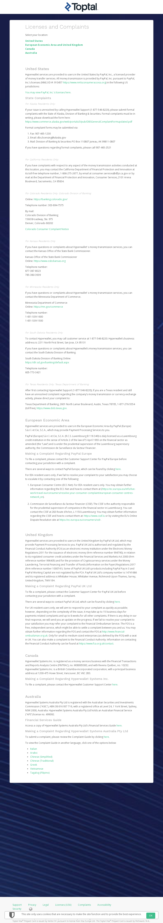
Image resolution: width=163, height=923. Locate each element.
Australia (31, 53)
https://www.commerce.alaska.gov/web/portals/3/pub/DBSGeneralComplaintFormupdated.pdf (78, 121)
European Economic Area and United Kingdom (54, 45)
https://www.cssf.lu (94, 516)
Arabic (34, 752)
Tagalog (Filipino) (39, 772)
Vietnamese (36, 768)
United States (34, 41)
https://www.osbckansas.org (50, 261)
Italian (33, 748)
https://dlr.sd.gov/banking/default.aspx (47, 362)
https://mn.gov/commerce (48, 306)
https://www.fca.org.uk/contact (96, 643)
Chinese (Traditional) (41, 760)
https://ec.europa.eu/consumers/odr (80, 519)
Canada (30, 49)
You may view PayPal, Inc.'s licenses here (48, 92)
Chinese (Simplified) (41, 756)
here (118, 469)
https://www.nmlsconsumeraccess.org (84, 82)
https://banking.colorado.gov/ (50, 199)
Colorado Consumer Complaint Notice (47, 229)
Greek (33, 764)
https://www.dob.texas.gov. (52, 408)
